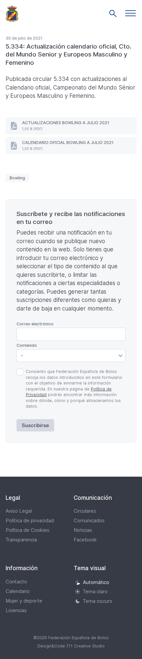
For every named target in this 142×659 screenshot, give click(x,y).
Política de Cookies (28, 530)
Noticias (83, 530)
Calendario (18, 591)
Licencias (16, 610)
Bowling (17, 177)
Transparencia (21, 539)
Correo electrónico (35, 323)
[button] (130, 13)
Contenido (27, 345)
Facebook (85, 539)
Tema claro (95, 592)
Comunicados (89, 520)
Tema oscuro (97, 601)
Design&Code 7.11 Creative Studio (71, 645)
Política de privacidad (30, 520)
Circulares (85, 511)
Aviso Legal (19, 511)
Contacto (16, 581)
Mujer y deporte (24, 601)
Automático (96, 582)
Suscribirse (35, 425)
